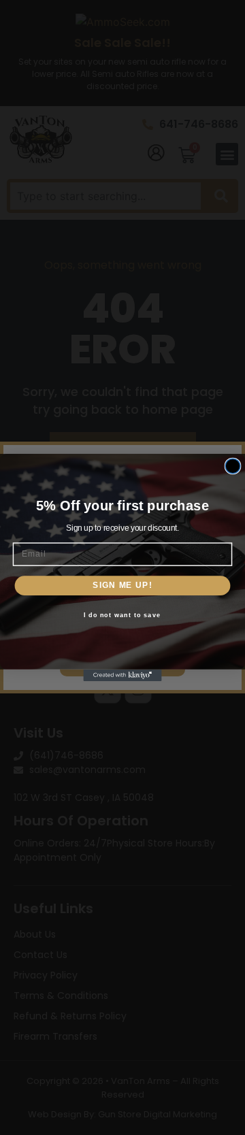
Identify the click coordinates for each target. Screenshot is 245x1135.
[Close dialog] (232, 466)
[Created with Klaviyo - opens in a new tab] (122, 675)
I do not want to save (122, 615)
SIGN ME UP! (122, 585)
